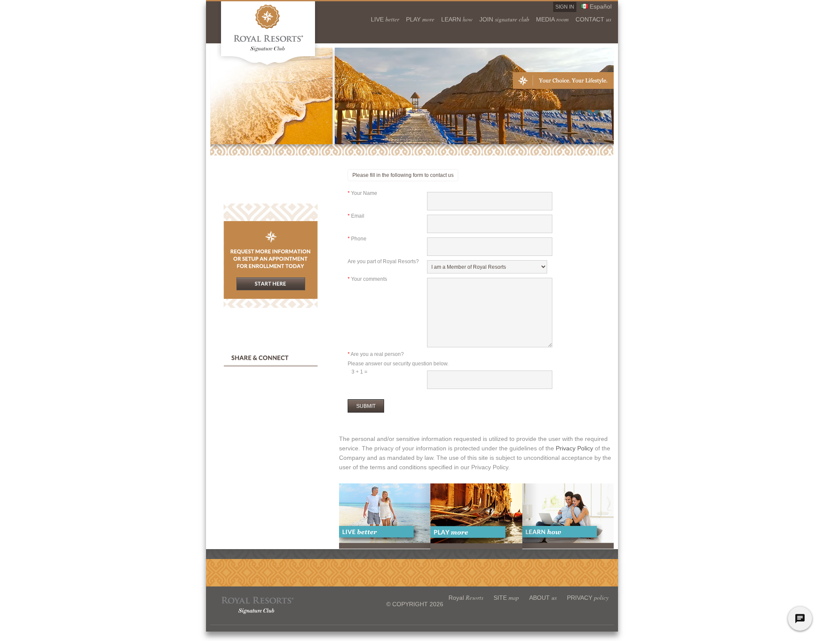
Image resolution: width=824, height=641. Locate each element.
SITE (506, 597)
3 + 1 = (357, 372)
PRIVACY (588, 597)
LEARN (457, 18)
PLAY (420, 18)
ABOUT (543, 597)
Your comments (367, 279)
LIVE (385, 18)
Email (356, 216)
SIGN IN (564, 7)
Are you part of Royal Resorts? (383, 261)
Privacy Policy (575, 448)
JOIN (504, 18)
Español (601, 6)
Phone (357, 239)
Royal (465, 597)
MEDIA (552, 18)
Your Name (362, 193)
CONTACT (593, 18)
